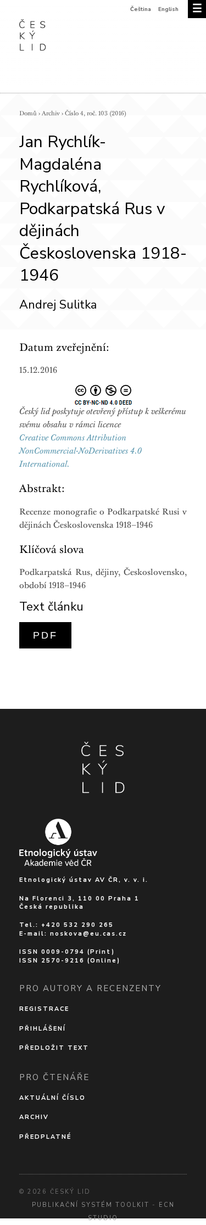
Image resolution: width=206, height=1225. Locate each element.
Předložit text (54, 1048)
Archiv (51, 113)
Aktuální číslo (52, 1098)
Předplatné (45, 1137)
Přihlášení (42, 1029)
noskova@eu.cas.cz (88, 934)
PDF (45, 635)
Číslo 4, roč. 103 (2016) (95, 113)
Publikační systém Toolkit (90, 1205)
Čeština (140, 9)
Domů (28, 113)
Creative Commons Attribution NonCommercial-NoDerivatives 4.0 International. (80, 451)
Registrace (44, 1009)
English (168, 9)
